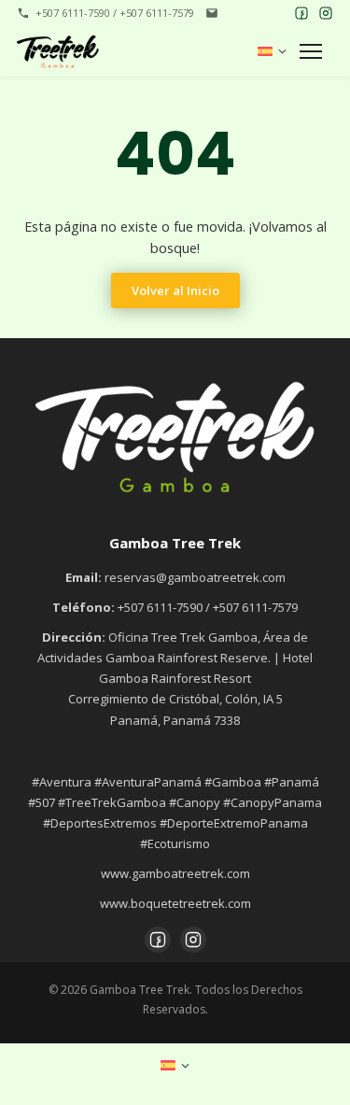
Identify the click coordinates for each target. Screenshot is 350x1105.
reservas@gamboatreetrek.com (195, 577)
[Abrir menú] (314, 51)
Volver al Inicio (175, 290)
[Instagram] (325, 13)
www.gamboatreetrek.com (175, 873)
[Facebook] (301, 13)
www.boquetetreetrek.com (175, 903)
